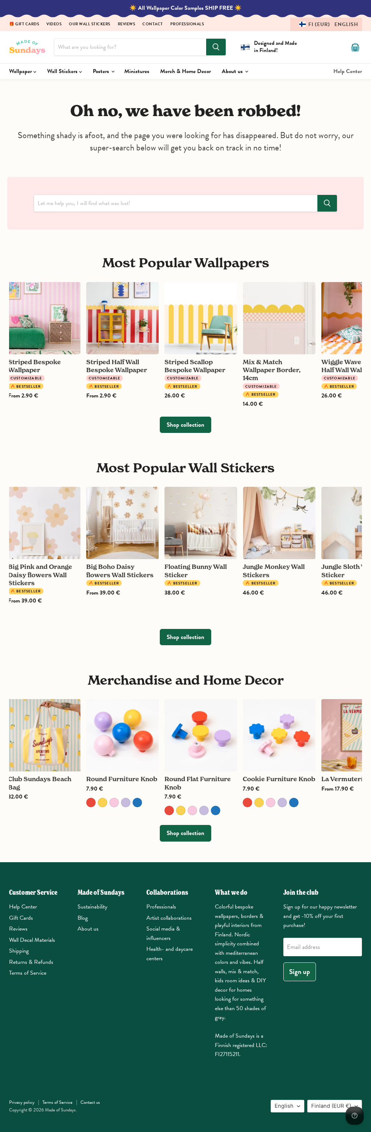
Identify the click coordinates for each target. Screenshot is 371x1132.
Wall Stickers (63, 71)
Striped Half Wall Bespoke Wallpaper (116, 366)
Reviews (127, 24)
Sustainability (92, 906)
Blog (83, 918)
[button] (326, 24)
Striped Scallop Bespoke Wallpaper (194, 366)
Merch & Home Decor (185, 71)
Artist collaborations (169, 918)
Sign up (299, 971)
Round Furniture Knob (121, 779)
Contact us (90, 1102)
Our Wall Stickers (90, 24)
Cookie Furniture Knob (279, 779)
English (284, 1106)
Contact (152, 24)
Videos (54, 24)
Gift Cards (21, 918)
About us (233, 71)
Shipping (19, 950)
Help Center (347, 71)
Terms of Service (27, 973)
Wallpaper (21, 71)
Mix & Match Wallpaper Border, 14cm (272, 370)
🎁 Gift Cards (24, 24)
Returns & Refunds (31, 962)
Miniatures (136, 71)
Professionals (187, 24)
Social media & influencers (163, 933)
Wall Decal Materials (32, 940)
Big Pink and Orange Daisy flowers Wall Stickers (40, 575)
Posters (102, 71)
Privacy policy (21, 1102)
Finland (331, 1106)
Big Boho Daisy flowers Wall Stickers (120, 570)
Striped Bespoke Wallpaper (34, 366)
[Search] (216, 47)
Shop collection (185, 424)
